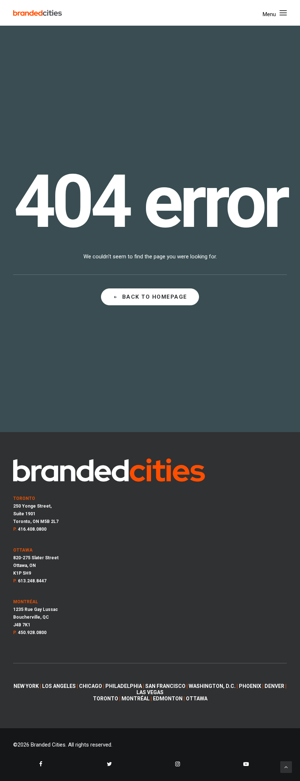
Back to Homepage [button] (154, 297)
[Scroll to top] (286, 766)
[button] (275, 13)
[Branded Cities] (37, 13)
